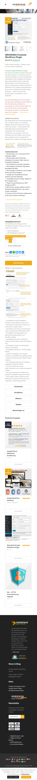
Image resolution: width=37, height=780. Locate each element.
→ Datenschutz (24, 774)
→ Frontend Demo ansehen (13, 199)
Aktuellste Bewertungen (16, 690)
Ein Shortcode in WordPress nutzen (17, 670)
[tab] (18, 263)
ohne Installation (13, 231)
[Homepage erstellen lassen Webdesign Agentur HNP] (19, 625)
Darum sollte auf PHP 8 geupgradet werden (16, 675)
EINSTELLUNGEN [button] (13, 777)
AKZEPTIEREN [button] (26, 777)
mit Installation (16, 233)
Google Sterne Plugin (15, 688)
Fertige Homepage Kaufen (17, 686)
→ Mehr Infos (15, 652)
